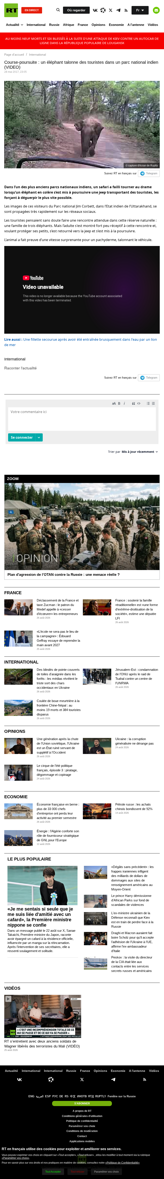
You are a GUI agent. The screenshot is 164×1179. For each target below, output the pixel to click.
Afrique (68, 25)
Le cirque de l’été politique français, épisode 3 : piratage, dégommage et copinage (57, 770)
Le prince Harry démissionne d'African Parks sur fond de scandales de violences (131, 900)
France (83, 25)
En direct (32, 10)
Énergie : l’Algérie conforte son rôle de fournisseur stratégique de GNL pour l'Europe (58, 835)
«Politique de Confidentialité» (122, 1162)
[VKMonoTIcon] (95, 10)
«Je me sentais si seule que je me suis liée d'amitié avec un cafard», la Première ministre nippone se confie (40, 917)
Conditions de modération (82, 1131)
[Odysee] (103, 10)
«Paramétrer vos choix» (15, 1158)
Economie (116, 25)
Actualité (12, 25)
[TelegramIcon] (118, 10)
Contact (82, 1136)
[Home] (11, 10)
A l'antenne (135, 25)
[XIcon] (110, 10)
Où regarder (76, 10)
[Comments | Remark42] (82, 428)
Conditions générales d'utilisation (82, 1116)
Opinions (98, 25)
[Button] (156, 10)
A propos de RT (82, 1110)
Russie (54, 25)
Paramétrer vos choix (82, 1126)
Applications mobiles (82, 1141)
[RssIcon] (126, 10)
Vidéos (153, 25)
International (36, 25)
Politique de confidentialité (82, 1121)
